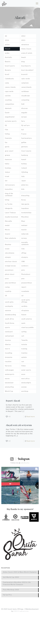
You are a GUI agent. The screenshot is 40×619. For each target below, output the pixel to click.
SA (6, 295)
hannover (8, 159)
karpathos (9, 189)
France (23, 134)
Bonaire (8, 70)
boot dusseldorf (27, 70)
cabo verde (25, 78)
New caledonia (10, 238)
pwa (22, 278)
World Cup (9, 391)
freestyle (8, 138)
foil (22, 130)
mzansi (7, 234)
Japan (23, 181)
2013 (23, 36)
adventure (25, 44)
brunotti (24, 74)
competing (25, 100)
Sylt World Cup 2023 (11, 577)
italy (23, 176)
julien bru (24, 185)
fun (6, 142)
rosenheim (25, 291)
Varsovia (8, 366)
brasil (7, 74)
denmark (8, 108)
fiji (6, 125)
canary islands (10, 87)
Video (23, 366)
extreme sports (11, 121)
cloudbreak (25, 96)
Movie (7, 230)
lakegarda (8, 208)
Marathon (25, 217)
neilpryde (24, 234)
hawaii (23, 159)
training (24, 349)
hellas (7, 164)
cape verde (9, 91)
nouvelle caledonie (25, 243)
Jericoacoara (10, 185)
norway (24, 238)
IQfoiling (24, 172)
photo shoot (9, 274)
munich (24, 230)
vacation (8, 361)
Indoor (7, 172)
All (6, 36)
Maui (23, 221)
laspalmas (25, 208)
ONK (23, 261)
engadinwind (9, 117)
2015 (23, 40)
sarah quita (9, 302)
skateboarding (10, 314)
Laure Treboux (10, 212)
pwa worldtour (10, 283)
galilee (23, 142)
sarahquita (9, 306)
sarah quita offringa (25, 301)
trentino (24, 353)
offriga (23, 253)
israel (7, 176)
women (24, 387)
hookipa (8, 168)
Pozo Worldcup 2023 (11, 590)
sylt (22, 336)
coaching (8, 100)
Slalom (23, 314)
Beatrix (7, 61)
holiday (24, 164)
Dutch (7, 112)
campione (25, 83)
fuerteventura (26, 138)
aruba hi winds (26, 53)
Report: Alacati (13, 400)
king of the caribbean (9, 194)
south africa (9, 319)
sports (7, 327)
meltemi (24, 225)
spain (23, 323)
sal (22, 295)
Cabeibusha (9, 78)
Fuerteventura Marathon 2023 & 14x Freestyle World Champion (17, 583)
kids (22, 189)
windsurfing (9, 387)
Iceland (24, 168)
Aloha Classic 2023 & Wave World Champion (20, 572)
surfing (23, 332)
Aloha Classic (26, 49)
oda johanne (9, 253)
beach (23, 57)
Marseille (8, 221)
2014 (7, 40)
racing (7, 287)
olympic (8, 257)
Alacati (7, 49)
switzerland (9, 336)
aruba (7, 53)
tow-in (7, 349)
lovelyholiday (26, 212)
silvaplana (25, 310)
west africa (25, 378)
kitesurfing (25, 195)
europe (24, 117)
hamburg (24, 155)
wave (23, 374)
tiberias (8, 344)
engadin (24, 112)
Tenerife (24, 340)
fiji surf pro (25, 125)
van (22, 361)
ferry (23, 121)
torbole (24, 344)
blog (23, 61)
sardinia (24, 306)
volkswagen (9, 370)
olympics (24, 257)
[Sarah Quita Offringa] (4, 3)
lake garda (25, 204)
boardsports (26, 66)
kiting (7, 200)
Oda (23, 249)
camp (7, 83)
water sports (26, 370)
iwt (6, 181)
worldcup (24, 391)
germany (24, 147)
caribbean (25, 91)
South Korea (9, 323)
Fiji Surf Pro (7, 595)
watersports (9, 374)
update (24, 357)
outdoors (24, 266)
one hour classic (11, 261)
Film (6, 130)
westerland (9, 383)
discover (24, 108)
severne (8, 310)
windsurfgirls (26, 383)
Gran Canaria (26, 151)
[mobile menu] (37, 3)
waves (7, 378)
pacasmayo (9, 270)
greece (7, 155)
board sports (10, 66)
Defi (22, 104)
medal (7, 225)
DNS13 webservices (21, 611)
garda (7, 147)
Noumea (8, 244)
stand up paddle (27, 327)
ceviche (8, 96)
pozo (7, 278)
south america (26, 319)
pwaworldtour (26, 283)
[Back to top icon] (35, 614)
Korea (23, 200)
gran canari (9, 151)
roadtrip (8, 291)
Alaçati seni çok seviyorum (19, 425)
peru (23, 270)
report (23, 287)
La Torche (8, 204)
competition (9, 104)
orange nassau (10, 266)
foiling (7, 134)
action (7, 44)
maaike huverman (11, 217)
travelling (8, 353)
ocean (7, 249)
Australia (8, 57)
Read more (31, 416)
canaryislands (26, 87)
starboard (9, 332)
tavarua (8, 340)
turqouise (8, 357)
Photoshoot (25, 274)
